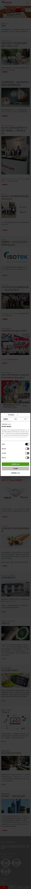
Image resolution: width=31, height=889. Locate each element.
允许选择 (15, 468)
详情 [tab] (15, 419)
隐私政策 (9, 426)
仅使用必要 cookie (15, 473)
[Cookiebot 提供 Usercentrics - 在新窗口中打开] (10, 415)
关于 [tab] (25, 419)
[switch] (27, 448)
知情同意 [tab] (5, 419)
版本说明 (4, 426)
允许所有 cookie (15, 464)
